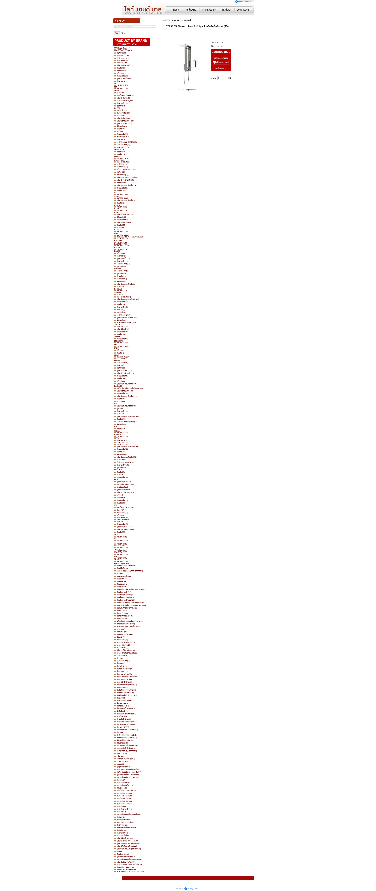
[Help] (123, 33)
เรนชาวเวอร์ (186, 20)
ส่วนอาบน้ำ (176, 20)
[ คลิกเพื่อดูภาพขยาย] (187, 90)
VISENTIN (166, 20)
